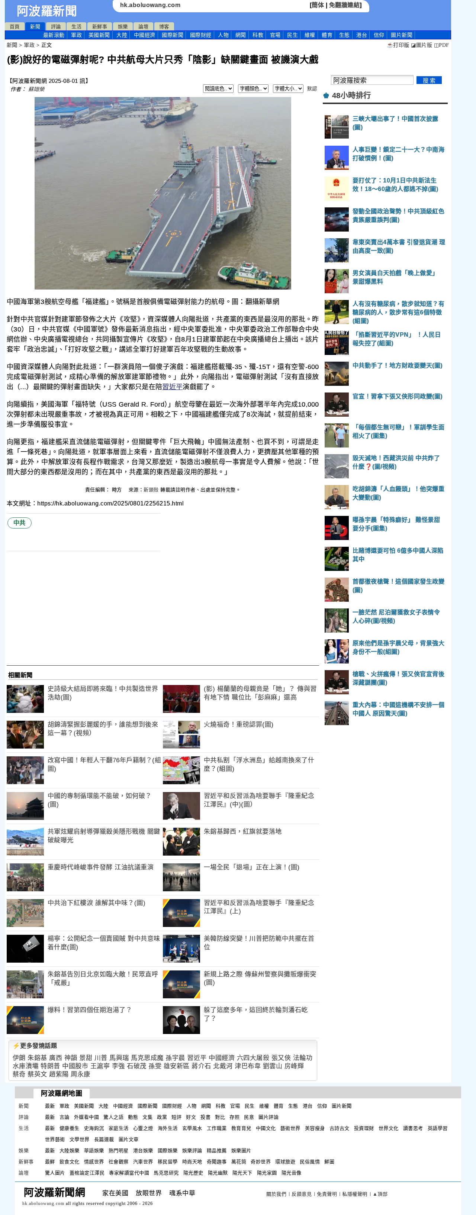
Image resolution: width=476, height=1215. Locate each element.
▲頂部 (380, 1194)
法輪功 (303, 1057)
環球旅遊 (285, 1161)
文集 (147, 1117)
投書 (205, 1117)
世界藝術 (55, 1139)
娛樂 (123, 26)
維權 (310, 35)
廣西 (55, 1057)
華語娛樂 (94, 1150)
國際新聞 (172, 35)
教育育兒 (241, 1128)
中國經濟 (144, 35)
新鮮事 (99, 26)
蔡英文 (37, 1074)
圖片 (401, 35)
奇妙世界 (261, 1161)
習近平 (172, 387)
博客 (164, 26)
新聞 (35, 26)
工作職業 (217, 1128)
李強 (118, 1066)
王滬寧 (100, 1066)
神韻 (70, 1057)
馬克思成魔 (147, 1057)
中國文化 (266, 1128)
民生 (292, 35)
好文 (191, 1117)
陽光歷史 (193, 1173)
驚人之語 (113, 1117)
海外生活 (168, 1128)
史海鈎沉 (94, 1128)
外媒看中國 (86, 1117)
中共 (19, 523)
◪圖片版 (421, 45)
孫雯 (154, 1066)
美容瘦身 (315, 1128)
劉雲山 (273, 1066)
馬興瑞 (119, 1057)
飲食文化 (70, 1161)
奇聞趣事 (217, 1161)
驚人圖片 (55, 1173)
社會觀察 (119, 1161)
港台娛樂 (143, 1150)
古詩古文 (339, 1128)
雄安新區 (177, 1066)
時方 (118, 489)
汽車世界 (143, 1161)
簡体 (318, 5)
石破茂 (137, 1066)
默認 (312, 88)
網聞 (240, 35)
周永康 (80, 1074)
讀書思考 (413, 1128)
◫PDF (441, 45)
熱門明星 (119, 1150)
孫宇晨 (175, 1057)
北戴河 (223, 1066)
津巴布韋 (248, 1066)
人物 (223, 35)
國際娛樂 (168, 1150)
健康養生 (70, 1128)
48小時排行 (351, 95)
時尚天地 (192, 1161)
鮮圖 (329, 1161)
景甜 (85, 1057)
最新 (54, 35)
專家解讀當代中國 (129, 1173)
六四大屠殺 (253, 1057)
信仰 (379, 35)
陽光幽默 (218, 1173)
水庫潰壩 (26, 1066)
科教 (258, 35)
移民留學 (168, 1161)
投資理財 (364, 1128)
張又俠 (281, 1057)
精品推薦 (217, 1150)
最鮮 (50, 1161)
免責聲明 (327, 1194)
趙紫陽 (59, 1074)
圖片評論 (268, 1117)
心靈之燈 (143, 1128)
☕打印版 (398, 45)
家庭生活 (119, 1128)
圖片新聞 (342, 1106)
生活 (76, 26)
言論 (65, 1117)
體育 (327, 35)
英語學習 (438, 1128)
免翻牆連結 (344, 5)
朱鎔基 (37, 1057)
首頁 (15, 26)
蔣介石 (201, 1066)
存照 (234, 1117)
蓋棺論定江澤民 (87, 1173)
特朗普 (50, 1066)
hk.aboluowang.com (150, 5)
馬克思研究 (166, 1173)
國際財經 (201, 35)
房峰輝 (294, 1066)
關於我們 (276, 1194)
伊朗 (19, 1057)
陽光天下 (242, 1173)
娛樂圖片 (241, 1150)
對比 (220, 1117)
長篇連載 (104, 1139)
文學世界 (80, 1139)
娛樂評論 (192, 1150)
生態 (344, 35)
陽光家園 (267, 1173)
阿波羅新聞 (47, 11)
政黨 (162, 1117)
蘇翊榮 (36, 89)
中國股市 (75, 1066)
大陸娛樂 (70, 1150)
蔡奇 (19, 1074)
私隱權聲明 (354, 1194)
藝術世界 (290, 1128)
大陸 (121, 35)
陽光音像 (292, 1173)
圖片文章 (129, 1139)
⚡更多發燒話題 (35, 1046)
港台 (361, 35)
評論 (56, 26)
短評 (176, 1117)
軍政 (76, 35)
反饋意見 (302, 1194)
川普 (100, 1057)
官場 (275, 35)
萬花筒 (239, 1161)
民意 (249, 1117)
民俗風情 (310, 1161)
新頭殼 (151, 489)
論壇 (143, 26)
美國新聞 (99, 35)
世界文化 (389, 1128)
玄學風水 (192, 1128)
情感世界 (94, 1161)
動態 (133, 1117)
